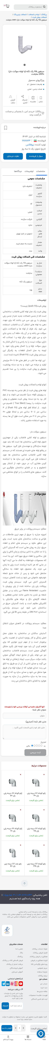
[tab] (40, 171)
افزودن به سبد (7, 1028)
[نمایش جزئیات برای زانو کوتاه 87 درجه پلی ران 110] (13, 818)
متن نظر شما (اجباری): (35, 721)
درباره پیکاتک (42, 976)
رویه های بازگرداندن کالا (39, 964)
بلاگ (21, 953)
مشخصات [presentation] (40, 171)
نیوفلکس (30, 144)
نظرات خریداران (13, 156)
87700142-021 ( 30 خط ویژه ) (17, 895)
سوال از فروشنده (36, 156)
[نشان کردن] (5, 127)
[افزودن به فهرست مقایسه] (33, 97)
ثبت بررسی (35, 752)
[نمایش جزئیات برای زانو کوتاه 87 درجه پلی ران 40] (36, 782)
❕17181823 (27, 140)
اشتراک (5, 1006)
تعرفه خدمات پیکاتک (39, 949)
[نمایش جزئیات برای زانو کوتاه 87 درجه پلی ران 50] (13, 782)
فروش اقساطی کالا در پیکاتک (12, 960)
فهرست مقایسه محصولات (38, 995)
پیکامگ (20, 957)
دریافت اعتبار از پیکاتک (14, 964)
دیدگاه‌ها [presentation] (18, 171)
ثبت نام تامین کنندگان (39, 999)
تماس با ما (19, 949)
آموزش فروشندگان (16, 968)
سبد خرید (43, 988)
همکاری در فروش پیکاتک (38, 957)
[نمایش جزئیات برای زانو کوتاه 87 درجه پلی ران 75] (36, 818)
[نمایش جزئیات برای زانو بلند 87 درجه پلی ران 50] (13, 853)
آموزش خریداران (17, 972)
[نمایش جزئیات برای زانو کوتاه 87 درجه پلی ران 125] (36, 853)
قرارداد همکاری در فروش (39, 960)
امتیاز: (43, 742)
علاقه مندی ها (42, 991)
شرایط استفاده (42, 972)
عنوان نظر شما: (39, 709)
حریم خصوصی (42, 968)
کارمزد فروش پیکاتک (40, 953)
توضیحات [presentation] (29, 171)
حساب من (43, 984)
